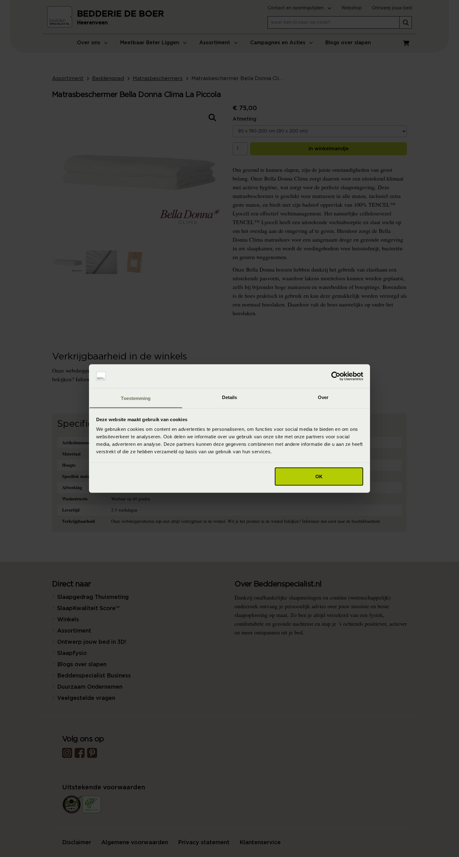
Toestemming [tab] (136, 398)
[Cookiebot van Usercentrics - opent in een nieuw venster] (335, 376)
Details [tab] (229, 397)
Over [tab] (323, 397)
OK (319, 476)
